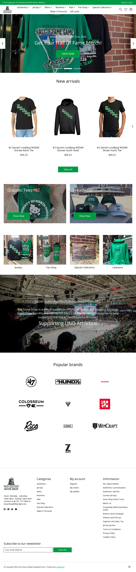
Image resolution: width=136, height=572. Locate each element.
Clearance (117, 267)
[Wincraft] (105, 426)
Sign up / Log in (127, 2)
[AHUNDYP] (68, 382)
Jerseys (18, 267)
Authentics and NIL (111, 491)
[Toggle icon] (120, 9)
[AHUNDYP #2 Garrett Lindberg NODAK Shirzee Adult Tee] (24, 117)
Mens (39, 491)
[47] (31, 382)
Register (73, 483)
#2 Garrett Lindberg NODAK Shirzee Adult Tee (23, 149)
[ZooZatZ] (68, 448)
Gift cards (74, 11)
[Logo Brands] (105, 404)
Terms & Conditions (112, 529)
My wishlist (74, 491)
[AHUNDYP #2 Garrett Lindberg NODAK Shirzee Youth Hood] (68, 117)
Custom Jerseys (110, 495)
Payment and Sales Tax (113, 521)
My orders (74, 487)
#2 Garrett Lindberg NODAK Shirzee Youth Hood (68, 149)
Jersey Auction (109, 525)
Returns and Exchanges (113, 513)
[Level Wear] (68, 404)
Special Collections (85, 267)
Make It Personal (58, 11)
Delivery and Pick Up (112, 517)
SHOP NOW (68, 53)
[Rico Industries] (31, 426)
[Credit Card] (129, 567)
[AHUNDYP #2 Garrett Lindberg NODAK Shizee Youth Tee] (112, 117)
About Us (107, 503)
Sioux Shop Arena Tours (113, 499)
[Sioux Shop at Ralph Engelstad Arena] (7, 9)
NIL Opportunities (111, 483)
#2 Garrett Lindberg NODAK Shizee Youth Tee (112, 149)
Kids (39, 499)
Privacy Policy (109, 533)
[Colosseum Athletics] (31, 404)
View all (68, 169)
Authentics (41, 483)
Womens (41, 495)
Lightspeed (60, 567)
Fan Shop (51, 267)
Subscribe (62, 549)
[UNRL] (68, 426)
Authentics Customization (114, 487)
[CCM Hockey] (105, 382)
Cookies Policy (109, 537)
